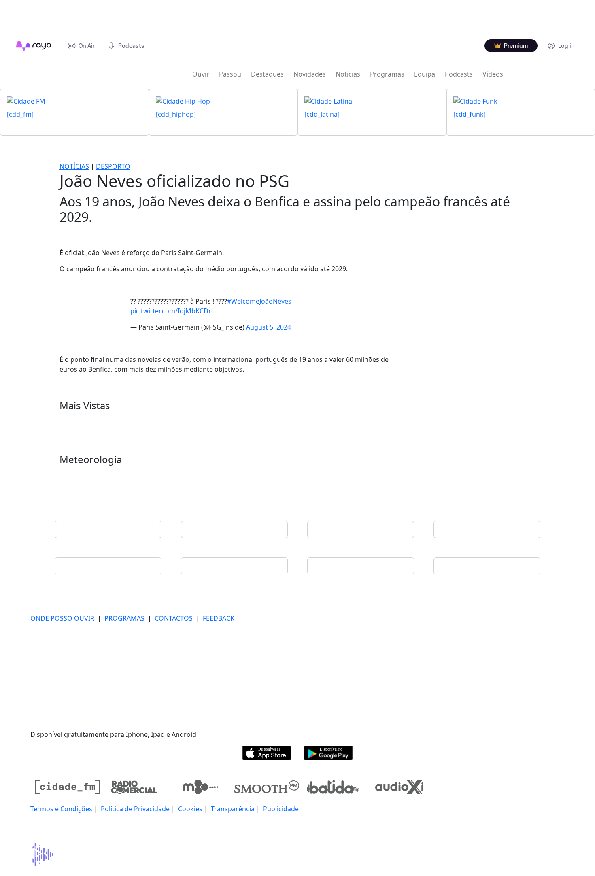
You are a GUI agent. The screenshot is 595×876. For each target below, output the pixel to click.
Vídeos (492, 74)
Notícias (348, 74)
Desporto (113, 166)
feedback (218, 618)
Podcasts (459, 74)
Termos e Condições (61, 808)
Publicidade (281, 808)
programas (124, 618)
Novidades (309, 74)
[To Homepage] (34, 45)
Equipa (424, 74)
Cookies (190, 808)
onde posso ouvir (62, 618)
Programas (387, 74)
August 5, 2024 (268, 327)
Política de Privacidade (135, 808)
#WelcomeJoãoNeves (259, 301)
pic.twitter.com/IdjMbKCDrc (172, 310)
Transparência (233, 808)
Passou (230, 74)
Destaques (267, 74)
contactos (174, 618)
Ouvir (200, 74)
